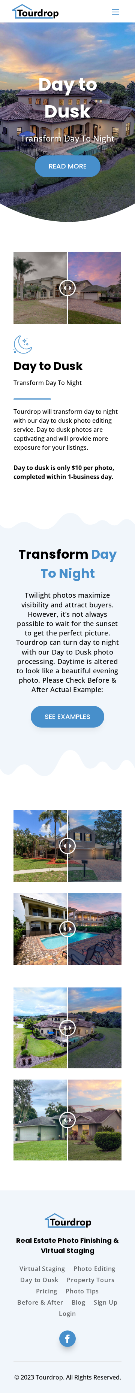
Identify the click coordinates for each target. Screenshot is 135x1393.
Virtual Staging (42, 1269)
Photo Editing (95, 1269)
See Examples (67, 716)
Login (67, 1314)
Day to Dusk (39, 1280)
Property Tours (90, 1280)
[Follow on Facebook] (67, 1338)
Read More (68, 166)
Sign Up (106, 1303)
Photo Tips (82, 1292)
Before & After (40, 1303)
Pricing (47, 1292)
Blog (79, 1303)
